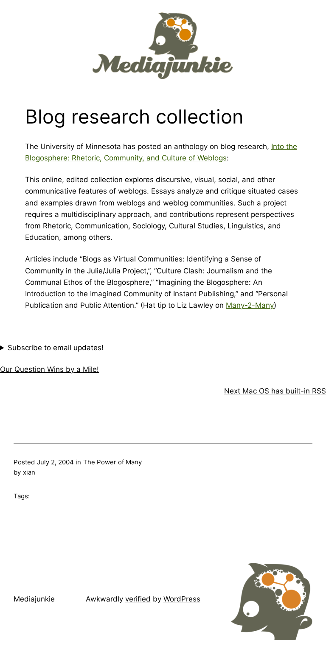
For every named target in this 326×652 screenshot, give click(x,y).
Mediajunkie (34, 599)
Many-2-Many (250, 305)
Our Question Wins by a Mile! (49, 369)
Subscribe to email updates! (56, 347)
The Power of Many (112, 462)
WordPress (181, 599)
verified (138, 599)
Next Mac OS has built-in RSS (275, 391)
